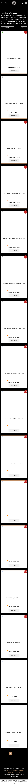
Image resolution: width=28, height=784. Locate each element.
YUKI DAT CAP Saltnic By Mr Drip (14, 733)
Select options (14, 70)
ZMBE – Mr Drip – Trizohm (14, 148)
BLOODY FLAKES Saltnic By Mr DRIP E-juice (14, 328)
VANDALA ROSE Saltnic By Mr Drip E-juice (14, 238)
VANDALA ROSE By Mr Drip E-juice (14, 463)
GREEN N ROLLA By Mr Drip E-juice (14, 508)
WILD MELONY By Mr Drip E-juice (14, 418)
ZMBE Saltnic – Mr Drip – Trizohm (14, 103)
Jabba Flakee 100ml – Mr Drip (14, 58)
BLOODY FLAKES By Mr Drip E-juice (14, 553)
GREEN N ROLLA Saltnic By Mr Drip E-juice (14, 283)
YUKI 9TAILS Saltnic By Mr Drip (14, 688)
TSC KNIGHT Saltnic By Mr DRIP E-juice (14, 373)
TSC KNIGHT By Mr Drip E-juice (14, 598)
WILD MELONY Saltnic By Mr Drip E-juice (14, 193)
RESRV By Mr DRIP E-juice (14, 643)
